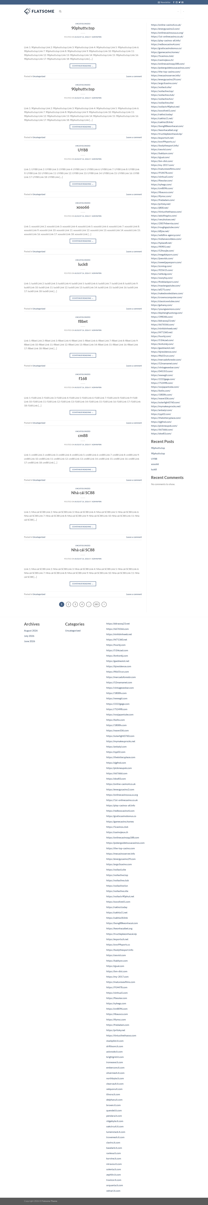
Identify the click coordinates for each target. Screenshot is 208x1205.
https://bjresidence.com (118, 666)
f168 (83, 378)
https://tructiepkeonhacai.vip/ (166, 133)
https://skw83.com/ (161, 433)
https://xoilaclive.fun (117, 885)
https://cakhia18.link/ (162, 122)
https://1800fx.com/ (161, 394)
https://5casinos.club (117, 826)
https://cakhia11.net (116, 912)
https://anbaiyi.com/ (161, 410)
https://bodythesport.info (119, 949)
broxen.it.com (113, 1105)
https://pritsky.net (115, 1030)
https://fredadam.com (117, 1024)
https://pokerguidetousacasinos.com (125, 842)
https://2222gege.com (117, 703)
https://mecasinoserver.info (120, 853)
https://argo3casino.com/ (164, 83)
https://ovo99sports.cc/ (163, 141)
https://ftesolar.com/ (162, 180)
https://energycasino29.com (121, 858)
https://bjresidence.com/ (164, 351)
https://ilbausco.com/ (162, 192)
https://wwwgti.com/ (162, 375)
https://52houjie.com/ (162, 250)
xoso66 (82, 207)
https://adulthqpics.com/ (164, 215)
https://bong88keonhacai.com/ (167, 126)
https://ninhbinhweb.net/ (164, 328)
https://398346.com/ (162, 316)
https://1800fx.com (116, 693)
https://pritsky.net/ (161, 203)
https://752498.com (116, 709)
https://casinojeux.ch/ (162, 59)
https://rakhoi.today (116, 907)
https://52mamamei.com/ (164, 363)
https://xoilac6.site (116, 869)
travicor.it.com (113, 1179)
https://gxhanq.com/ (161, 304)
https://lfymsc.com (116, 1019)
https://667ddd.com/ (162, 429)
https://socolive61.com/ (163, 110)
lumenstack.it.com (115, 1131)
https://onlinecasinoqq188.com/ (168, 63)
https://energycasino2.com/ (165, 28)
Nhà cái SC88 (83, 492)
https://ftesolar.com (116, 998)
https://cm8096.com (116, 1008)
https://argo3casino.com (119, 864)
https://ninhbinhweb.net (119, 634)
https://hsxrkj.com (115, 644)
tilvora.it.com (113, 1094)
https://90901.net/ (161, 246)
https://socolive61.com (118, 901)
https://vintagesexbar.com (120, 687)
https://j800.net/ (160, 207)
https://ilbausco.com (117, 1014)
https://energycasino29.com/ (166, 79)
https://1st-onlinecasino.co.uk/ (167, 36)
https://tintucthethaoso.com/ (166, 211)
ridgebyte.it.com (114, 1121)
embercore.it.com (115, 1067)
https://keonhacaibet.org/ (164, 129)
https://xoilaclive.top (117, 875)
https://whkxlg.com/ (161, 273)
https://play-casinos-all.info (120, 805)
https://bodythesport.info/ (165, 145)
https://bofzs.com (115, 719)
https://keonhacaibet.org (119, 928)
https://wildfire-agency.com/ (166, 235)
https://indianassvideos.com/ (166, 238)
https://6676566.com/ (162, 324)
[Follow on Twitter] (179, 2)
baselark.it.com (114, 1147)
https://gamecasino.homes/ (165, 52)
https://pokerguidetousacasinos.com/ (170, 67)
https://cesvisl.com (116, 955)
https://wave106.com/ (162, 398)
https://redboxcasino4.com (120, 810)
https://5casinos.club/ (162, 55)
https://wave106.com (117, 730)
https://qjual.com (115, 965)
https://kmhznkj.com (117, 655)
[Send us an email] (182, 2)
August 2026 (31, 630)
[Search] (60, 11)
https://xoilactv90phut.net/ (165, 106)
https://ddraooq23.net (118, 623)
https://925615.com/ (162, 270)
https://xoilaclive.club (117, 880)
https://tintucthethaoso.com (121, 1035)
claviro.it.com (113, 1142)
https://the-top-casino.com (120, 848)
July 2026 (29, 635)
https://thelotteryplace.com (120, 757)
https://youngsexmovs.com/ (165, 308)
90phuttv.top (83, 28)
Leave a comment (134, 76)
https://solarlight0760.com (120, 735)
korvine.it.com (113, 1158)
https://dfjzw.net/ (160, 231)
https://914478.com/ (162, 172)
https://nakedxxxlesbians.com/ (167, 293)
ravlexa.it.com (113, 1153)
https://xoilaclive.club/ (163, 94)
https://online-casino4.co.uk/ (166, 24)
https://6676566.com (117, 628)
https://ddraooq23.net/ (163, 320)
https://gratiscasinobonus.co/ (166, 48)
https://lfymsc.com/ (161, 196)
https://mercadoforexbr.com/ (166, 359)
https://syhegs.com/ (161, 184)
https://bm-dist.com (116, 971)
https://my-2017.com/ (162, 164)
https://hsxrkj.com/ (161, 336)
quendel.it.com (114, 1110)
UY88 (83, 150)
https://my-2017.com (117, 976)
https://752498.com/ (162, 382)
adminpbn (96, 37)
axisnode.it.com (114, 1051)
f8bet (83, 321)
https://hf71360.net (116, 639)
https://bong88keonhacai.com (122, 923)
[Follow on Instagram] (177, 2)
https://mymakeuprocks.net (120, 741)
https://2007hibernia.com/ (165, 223)
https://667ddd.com (116, 773)
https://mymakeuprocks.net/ (166, 406)
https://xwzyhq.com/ (162, 277)
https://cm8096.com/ (162, 188)
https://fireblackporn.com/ (165, 281)
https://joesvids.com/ (162, 258)
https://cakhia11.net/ (162, 118)
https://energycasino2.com (120, 789)
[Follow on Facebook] (174, 2)
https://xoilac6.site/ (161, 87)
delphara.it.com (114, 1099)
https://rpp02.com (115, 751)
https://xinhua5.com (117, 992)
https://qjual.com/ (160, 157)
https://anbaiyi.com (116, 746)
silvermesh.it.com (115, 1072)
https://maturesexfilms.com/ (166, 168)
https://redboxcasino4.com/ (165, 44)
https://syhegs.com (116, 1003)
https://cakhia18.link (117, 917)
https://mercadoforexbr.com (121, 677)
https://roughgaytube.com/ (165, 227)
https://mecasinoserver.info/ (166, 75)
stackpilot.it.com (114, 1040)
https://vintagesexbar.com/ (165, 367)
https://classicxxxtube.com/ (165, 301)
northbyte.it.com (115, 1078)
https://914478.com (116, 987)
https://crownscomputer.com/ (166, 297)
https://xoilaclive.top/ (162, 91)
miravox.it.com (114, 1163)
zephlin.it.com (113, 1174)
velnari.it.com (113, 1190)
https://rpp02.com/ (161, 414)
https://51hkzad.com (117, 650)
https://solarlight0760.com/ (165, 402)
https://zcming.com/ (161, 266)
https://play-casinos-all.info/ (166, 40)
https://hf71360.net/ (162, 332)
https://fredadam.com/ (163, 199)
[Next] (104, 604)
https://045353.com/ (162, 371)
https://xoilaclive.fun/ (162, 98)
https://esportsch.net (117, 939)
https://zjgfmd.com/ (161, 421)
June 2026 (29, 641)
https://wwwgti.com (116, 698)
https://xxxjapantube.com (119, 714)
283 (96, 604)
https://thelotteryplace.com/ (166, 417)
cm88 (83, 435)
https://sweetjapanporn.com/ (166, 262)
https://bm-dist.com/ (162, 161)
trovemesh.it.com (115, 1137)
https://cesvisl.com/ (161, 149)
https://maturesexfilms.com (120, 981)
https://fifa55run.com (117, 671)
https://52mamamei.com (119, 682)
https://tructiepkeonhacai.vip (121, 933)
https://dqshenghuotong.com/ (167, 312)
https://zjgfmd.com (116, 762)
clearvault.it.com (114, 1083)
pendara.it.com (114, 1115)
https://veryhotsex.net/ (163, 219)
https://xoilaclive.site (117, 890)
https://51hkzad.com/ (162, 340)
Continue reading (83, 66)
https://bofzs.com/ (160, 390)
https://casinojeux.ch (117, 832)
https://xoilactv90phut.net (120, 896)
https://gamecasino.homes (120, 821)
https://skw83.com (116, 778)
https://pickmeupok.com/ (164, 425)
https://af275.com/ (161, 289)
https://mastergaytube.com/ (165, 285)
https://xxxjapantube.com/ (165, 386)
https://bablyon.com (117, 960)
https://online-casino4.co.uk (121, 783)
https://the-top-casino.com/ (165, 71)
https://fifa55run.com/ (163, 355)
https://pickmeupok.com (119, 767)
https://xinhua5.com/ (162, 176)
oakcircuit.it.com (114, 1126)
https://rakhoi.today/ (162, 114)
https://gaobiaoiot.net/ (163, 347)
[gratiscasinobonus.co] (39, 11)
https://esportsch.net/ (162, 137)
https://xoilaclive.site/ (162, 102)
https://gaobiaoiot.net (117, 660)
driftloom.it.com (114, 1046)
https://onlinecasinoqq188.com (122, 837)
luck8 (83, 264)
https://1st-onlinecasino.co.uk (122, 800)
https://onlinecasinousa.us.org (122, 794)
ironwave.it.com (114, 1062)
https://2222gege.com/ (163, 379)
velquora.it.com (114, 1088)
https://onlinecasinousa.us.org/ (167, 32)
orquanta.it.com (114, 1185)
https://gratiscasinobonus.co (121, 816)
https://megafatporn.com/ (164, 254)
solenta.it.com (113, 1169)
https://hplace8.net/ (161, 242)
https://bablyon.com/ (162, 153)
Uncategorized (82, 24)
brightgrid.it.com (115, 1056)
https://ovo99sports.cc (118, 944)
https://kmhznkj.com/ (162, 343)
